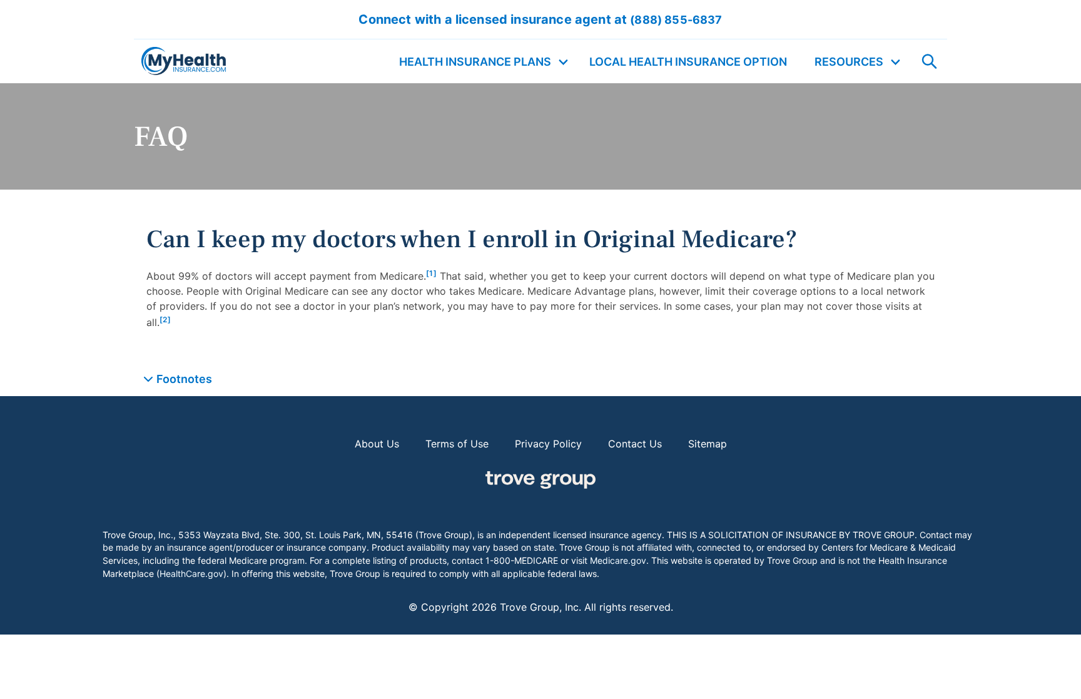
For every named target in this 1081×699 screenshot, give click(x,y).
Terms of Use (457, 443)
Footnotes (184, 378)
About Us (377, 443)
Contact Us (635, 443)
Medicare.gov (618, 560)
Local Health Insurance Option (688, 61)
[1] (431, 273)
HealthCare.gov (191, 573)
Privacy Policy (548, 443)
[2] (165, 319)
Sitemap (707, 443)
